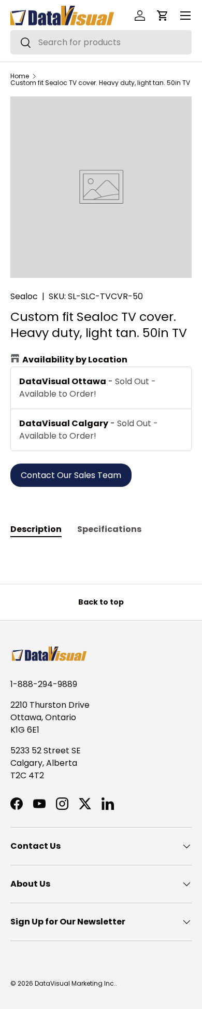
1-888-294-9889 (43, 684)
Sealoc (24, 296)
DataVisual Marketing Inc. (75, 983)
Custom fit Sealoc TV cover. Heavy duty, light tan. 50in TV (100, 83)
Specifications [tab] (109, 529)
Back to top (101, 602)
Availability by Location (74, 360)
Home (19, 76)
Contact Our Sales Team (71, 475)
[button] (162, 15)
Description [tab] (36, 529)
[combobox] (101, 42)
